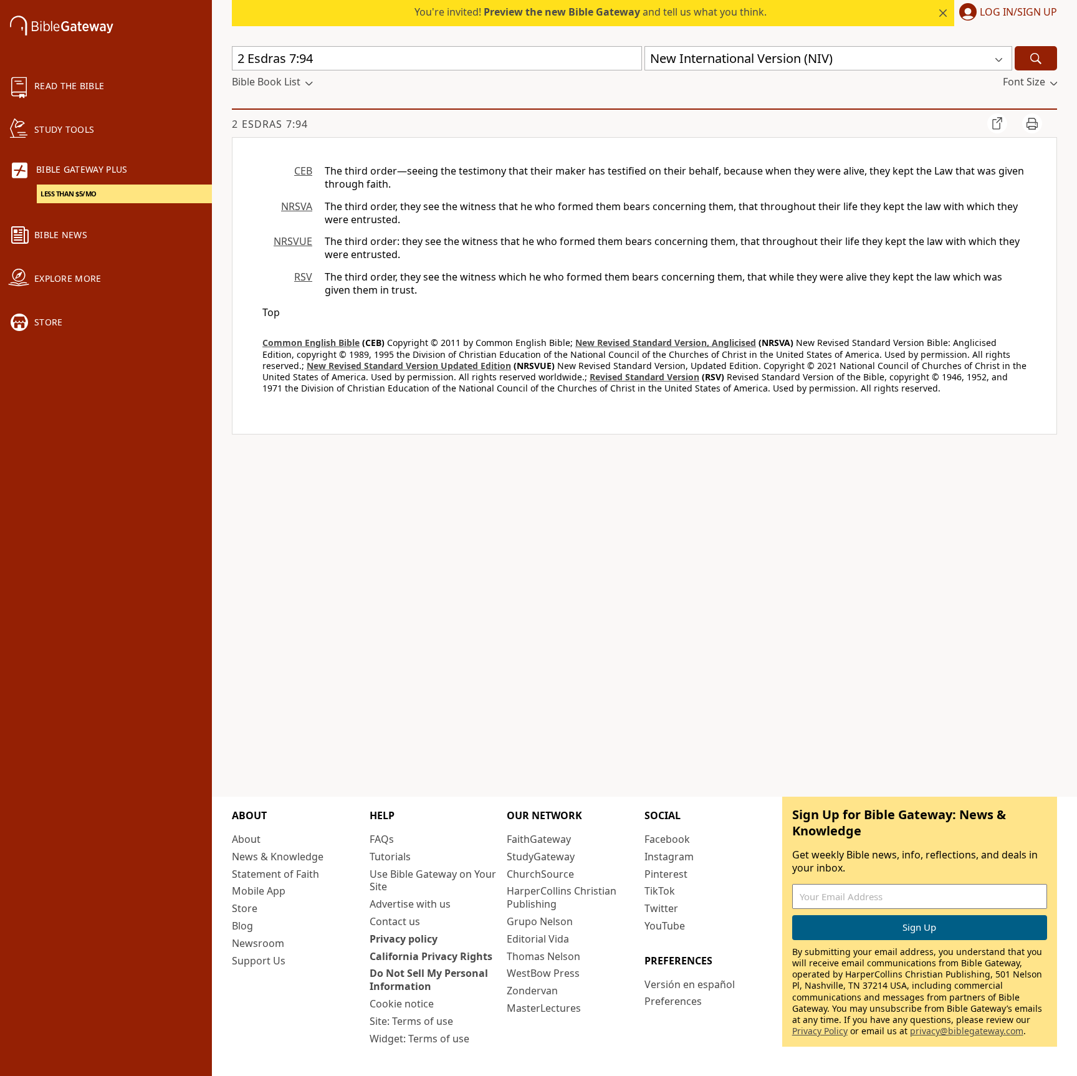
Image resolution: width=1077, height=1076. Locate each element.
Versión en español (689, 984)
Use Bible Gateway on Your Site (433, 880)
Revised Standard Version (644, 377)
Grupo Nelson (540, 921)
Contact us (395, 921)
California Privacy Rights (431, 956)
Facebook (667, 839)
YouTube (664, 926)
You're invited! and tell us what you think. (590, 12)
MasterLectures (544, 1008)
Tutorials (390, 856)
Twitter (661, 908)
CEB (303, 171)
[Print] (1032, 123)
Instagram (669, 856)
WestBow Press (543, 973)
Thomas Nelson (543, 956)
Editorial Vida (538, 939)
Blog (242, 926)
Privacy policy (404, 939)
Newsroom (258, 943)
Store (244, 908)
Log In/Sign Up (1018, 12)
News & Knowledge (277, 856)
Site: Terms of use (411, 1021)
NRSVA (296, 206)
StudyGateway (541, 856)
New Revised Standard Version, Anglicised (665, 342)
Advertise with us (410, 904)
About (246, 839)
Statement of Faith (275, 874)
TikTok (659, 891)
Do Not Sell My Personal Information (429, 979)
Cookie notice (402, 1004)
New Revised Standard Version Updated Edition (409, 366)
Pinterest (665, 874)
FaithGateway (539, 839)
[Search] (1036, 58)
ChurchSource (540, 874)
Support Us (258, 961)
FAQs (382, 839)
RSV (303, 277)
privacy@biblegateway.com (966, 1031)
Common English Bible (311, 342)
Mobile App (258, 891)
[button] (1005, 13)
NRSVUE (293, 241)
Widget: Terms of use (419, 1038)
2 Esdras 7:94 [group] (270, 124)
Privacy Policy (820, 1031)
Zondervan (532, 990)
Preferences (673, 1001)
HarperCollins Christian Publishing (561, 897)
